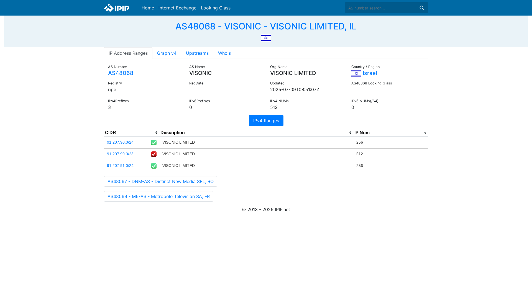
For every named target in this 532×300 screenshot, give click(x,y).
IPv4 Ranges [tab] (266, 120)
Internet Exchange (177, 8)
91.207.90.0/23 (120, 154)
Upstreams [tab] (197, 53)
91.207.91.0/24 (120, 165)
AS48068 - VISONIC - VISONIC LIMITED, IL (266, 26)
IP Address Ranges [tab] (128, 53)
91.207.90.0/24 (120, 142)
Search (422, 8)
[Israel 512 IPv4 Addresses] (266, 37)
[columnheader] (131, 133)
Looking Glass (216, 8)
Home (148, 8)
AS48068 (121, 73)
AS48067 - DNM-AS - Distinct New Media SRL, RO (161, 181)
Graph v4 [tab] (167, 53)
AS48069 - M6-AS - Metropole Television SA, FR (159, 196)
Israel (369, 73)
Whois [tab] (224, 53)
